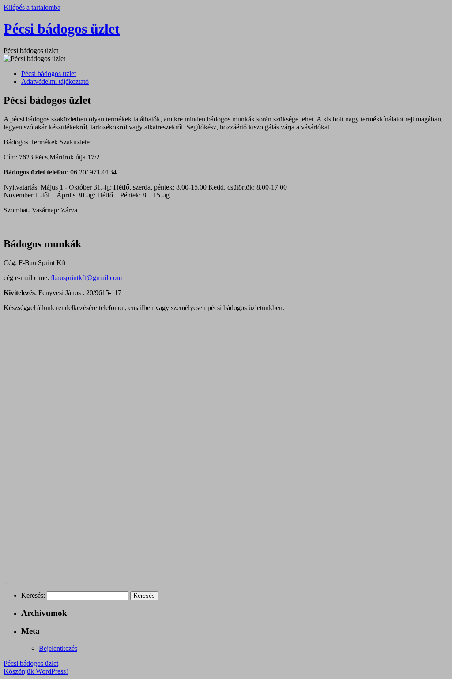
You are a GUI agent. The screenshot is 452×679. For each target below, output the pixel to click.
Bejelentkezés (58, 648)
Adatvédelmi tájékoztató (55, 81)
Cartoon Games (7, 583)
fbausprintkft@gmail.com (86, 277)
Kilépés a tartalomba (32, 7)
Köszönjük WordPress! (36, 671)
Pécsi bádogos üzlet (62, 29)
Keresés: (33, 595)
